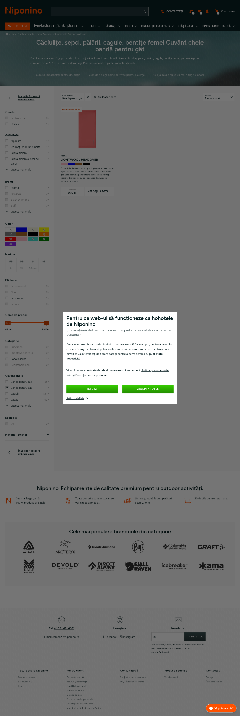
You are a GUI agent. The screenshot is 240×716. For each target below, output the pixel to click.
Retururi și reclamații (77, 681)
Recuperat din (88, 97)
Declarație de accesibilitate (80, 703)
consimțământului (160, 652)
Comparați (191, 11)
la (46, 323)
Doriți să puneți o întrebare (133, 677)
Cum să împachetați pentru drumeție (58, 75)
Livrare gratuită (144, 498)
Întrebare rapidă (214, 681)
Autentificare (207, 11)
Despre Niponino (26, 677)
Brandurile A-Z (25, 681)
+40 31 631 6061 (64, 628)
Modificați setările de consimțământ (84, 708)
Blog (20, 686)
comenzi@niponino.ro (65, 637)
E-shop (209, 677)
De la (8, 323)
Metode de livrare (75, 690)
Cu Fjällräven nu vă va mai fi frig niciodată (178, 75)
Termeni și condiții (75, 677)
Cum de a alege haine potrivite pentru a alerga (117, 75)
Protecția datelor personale (91, 375)
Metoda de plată (75, 694)
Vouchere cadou (172, 677)
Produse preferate (199, 11)
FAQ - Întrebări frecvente (132, 681)
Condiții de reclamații (77, 686)
